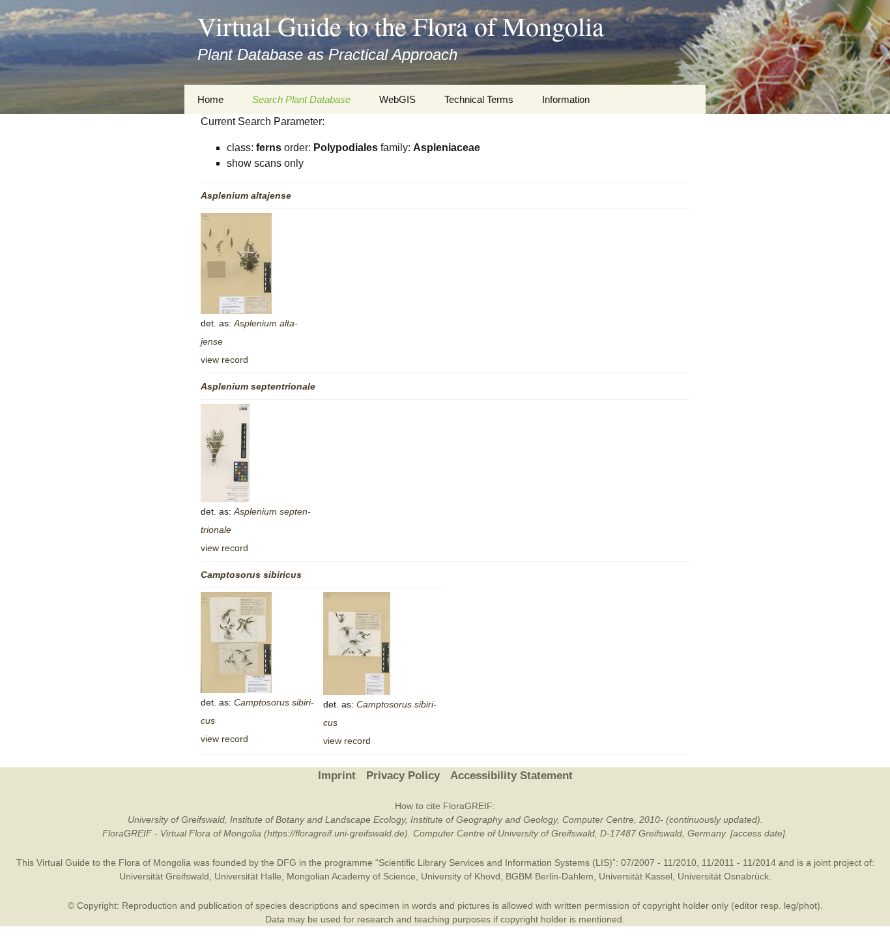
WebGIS (397, 99)
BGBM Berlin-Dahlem (550, 876)
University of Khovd (460, 876)
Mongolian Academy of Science (351, 876)
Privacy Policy (403, 775)
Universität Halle (247, 876)
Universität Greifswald (164, 876)
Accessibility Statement (511, 775)
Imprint (337, 775)
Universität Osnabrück (723, 876)
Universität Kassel (635, 876)
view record (224, 359)
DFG (286, 862)
